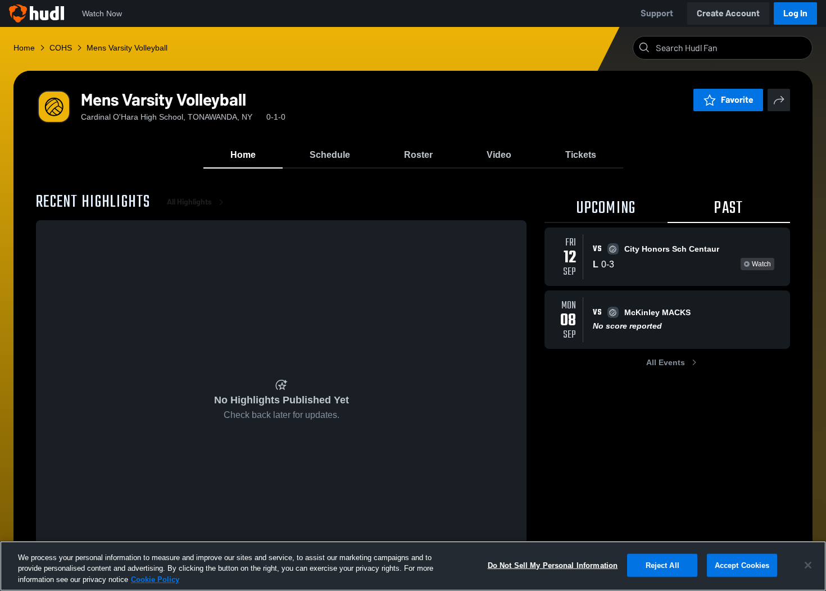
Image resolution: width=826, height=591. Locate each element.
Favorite (737, 99)
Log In (795, 13)
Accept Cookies (742, 565)
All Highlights (189, 202)
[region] (413, 566)
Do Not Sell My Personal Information (553, 565)
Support (657, 13)
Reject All (662, 565)
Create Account (728, 13)
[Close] (808, 565)
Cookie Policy (155, 579)
